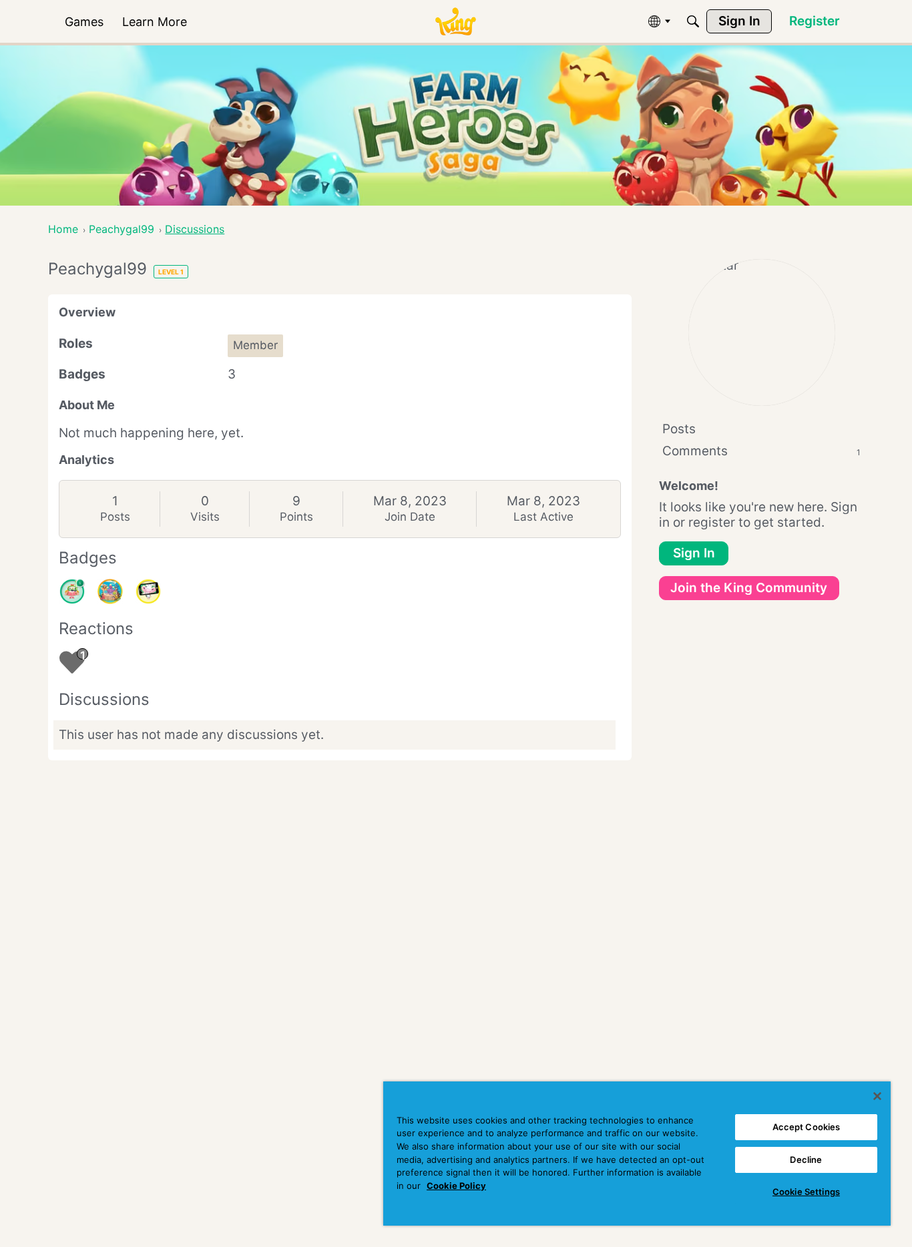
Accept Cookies (806, 1126)
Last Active (543, 516)
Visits (205, 516)
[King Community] (455, 21)
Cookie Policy (456, 1185)
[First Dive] (72, 591)
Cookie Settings (806, 1191)
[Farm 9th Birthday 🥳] (110, 591)
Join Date (410, 516)
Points (296, 516)
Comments (761, 451)
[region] (637, 1153)
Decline (806, 1159)
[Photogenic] (148, 591)
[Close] (877, 1096)
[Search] (693, 21)
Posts (115, 516)
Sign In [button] (694, 553)
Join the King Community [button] (748, 587)
